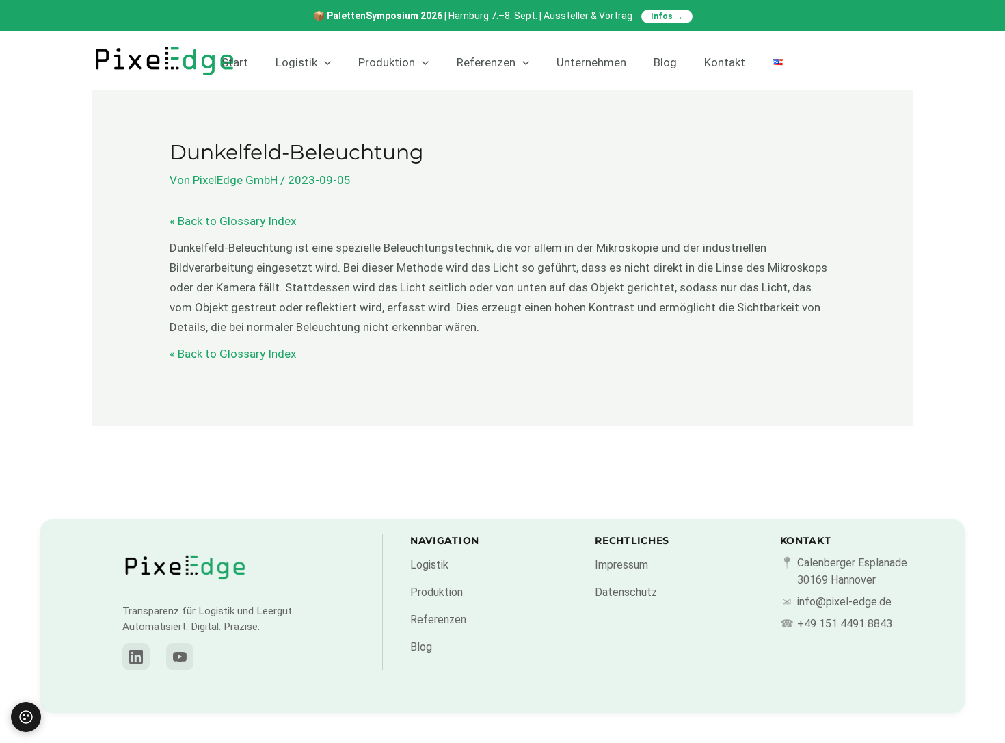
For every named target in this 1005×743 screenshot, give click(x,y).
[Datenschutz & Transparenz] (26, 717)
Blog (665, 62)
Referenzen (486, 62)
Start (235, 62)
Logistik (296, 62)
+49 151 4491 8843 (844, 623)
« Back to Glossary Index (233, 221)
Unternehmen (591, 62)
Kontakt (724, 62)
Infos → (667, 16)
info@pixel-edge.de (844, 601)
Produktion (386, 62)
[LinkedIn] (136, 656)
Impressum (621, 564)
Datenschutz (626, 592)
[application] (324, 62)
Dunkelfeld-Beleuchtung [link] (231, 248)
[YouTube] (179, 656)
